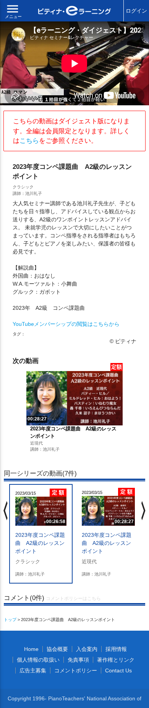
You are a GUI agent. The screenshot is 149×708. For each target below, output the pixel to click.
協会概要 (57, 649)
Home (31, 649)
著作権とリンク (115, 660)
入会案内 (86, 649)
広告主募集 (32, 670)
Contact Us (118, 670)
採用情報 (116, 649)
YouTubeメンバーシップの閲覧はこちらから (66, 324)
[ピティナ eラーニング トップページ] (74, 11)
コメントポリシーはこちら (73, 598)
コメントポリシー (75, 670)
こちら (29, 140)
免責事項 (78, 660)
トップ (10, 619)
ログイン (136, 11)
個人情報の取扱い (38, 660)
